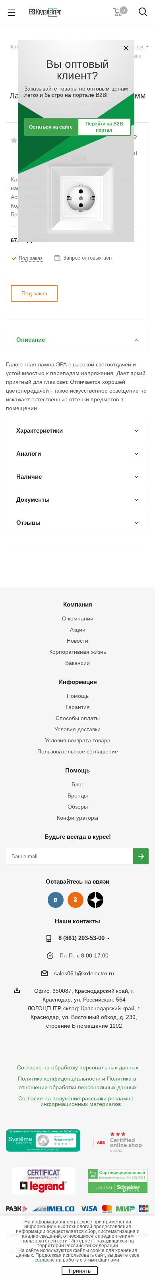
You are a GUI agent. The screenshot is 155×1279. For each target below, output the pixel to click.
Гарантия (78, 707)
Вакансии (77, 663)
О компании (77, 618)
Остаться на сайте (51, 127)
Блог (77, 784)
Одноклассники (75, 900)
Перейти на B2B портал (104, 127)
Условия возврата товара (77, 740)
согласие (45, 1260)
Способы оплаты (78, 718)
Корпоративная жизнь (77, 652)
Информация (77, 681)
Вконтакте (56, 900)
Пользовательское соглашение (77, 751)
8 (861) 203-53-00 (81, 937)
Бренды (78, 795)
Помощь (78, 696)
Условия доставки (77, 729)
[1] (14, 140)
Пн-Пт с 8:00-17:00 (84, 955)
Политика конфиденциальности (59, 1078)
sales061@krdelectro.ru (84, 973)
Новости (77, 641)
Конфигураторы (77, 818)
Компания (77, 604)
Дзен (95, 900)
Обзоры (78, 806)
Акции (77, 629)
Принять (80, 1270)
